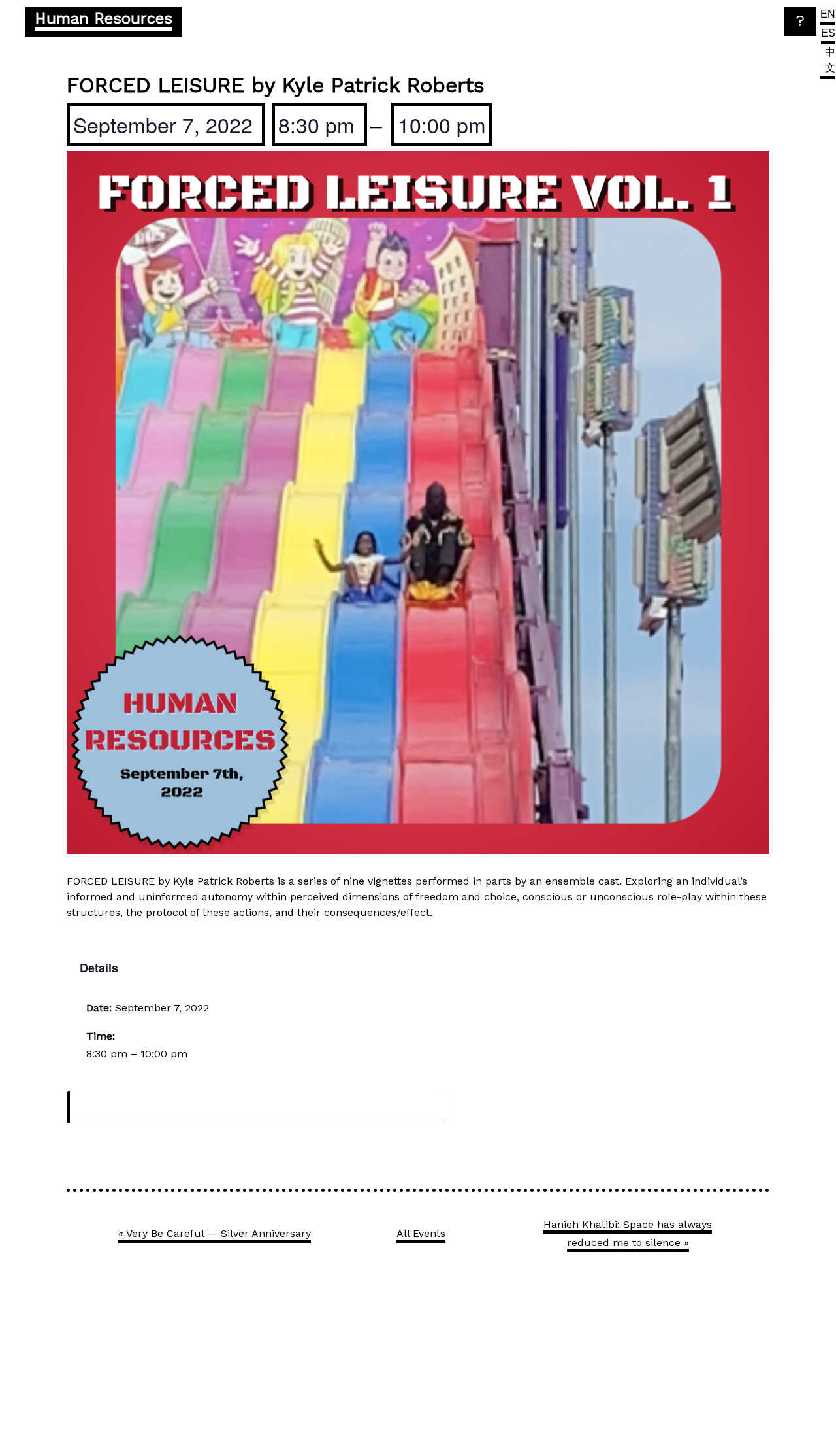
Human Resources (103, 18)
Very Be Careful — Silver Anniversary (214, 1233)
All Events (420, 1233)
